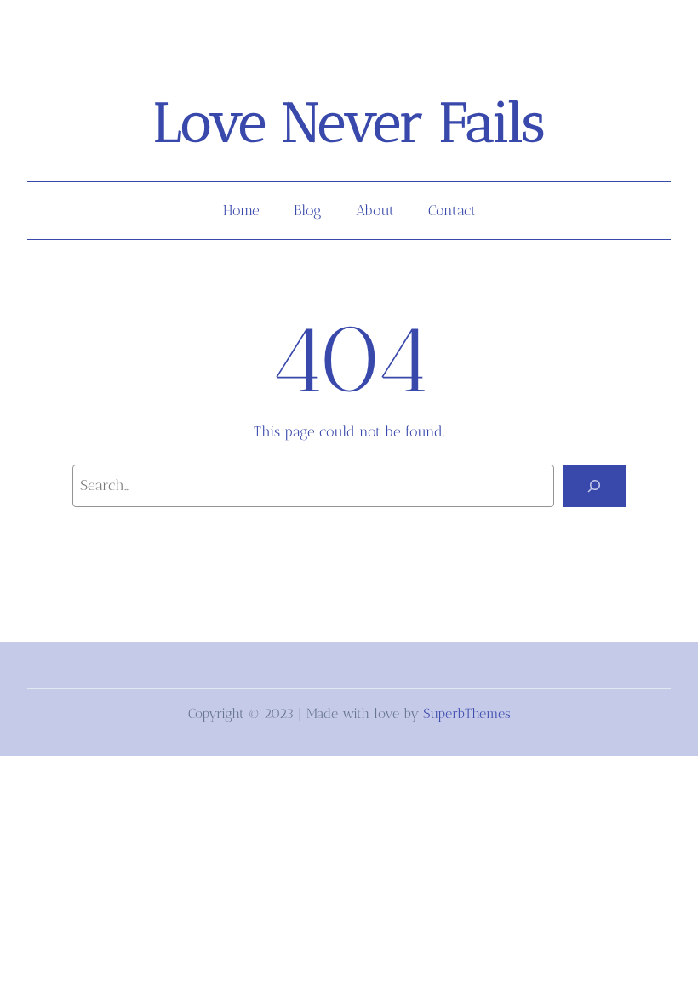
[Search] (594, 486)
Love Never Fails (349, 122)
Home (241, 210)
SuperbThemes (467, 713)
